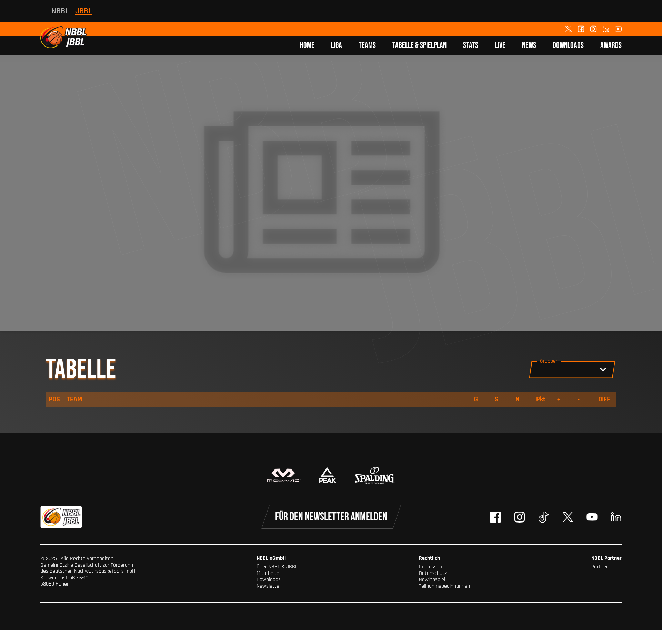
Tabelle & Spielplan (419, 45)
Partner (599, 566)
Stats (470, 45)
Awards (611, 45)
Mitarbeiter (269, 573)
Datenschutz (433, 573)
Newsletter (269, 586)
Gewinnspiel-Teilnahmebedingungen (444, 582)
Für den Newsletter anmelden (331, 517)
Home (307, 45)
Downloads (568, 45)
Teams (367, 45)
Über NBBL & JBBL (277, 566)
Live (500, 45)
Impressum (431, 566)
